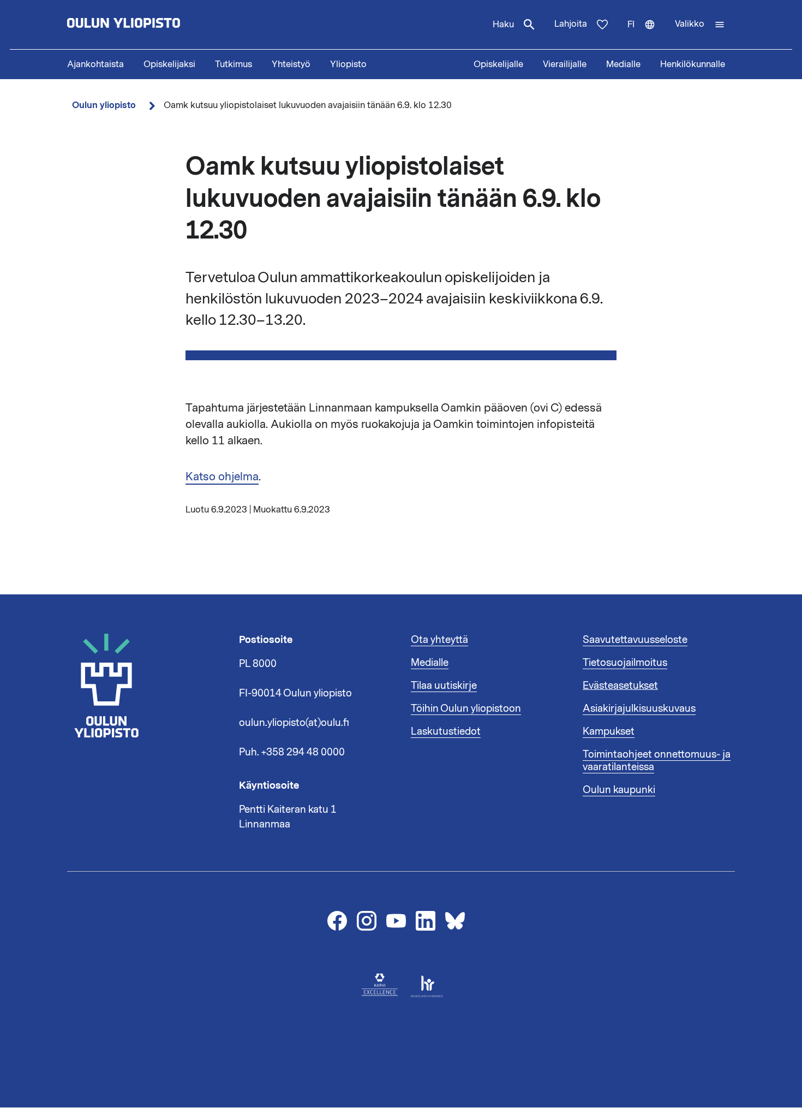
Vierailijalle (564, 64)
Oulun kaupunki (619, 790)
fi (646, 34)
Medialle (623, 64)
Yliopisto (348, 64)
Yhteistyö (291, 64)
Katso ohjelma (222, 476)
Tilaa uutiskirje (444, 685)
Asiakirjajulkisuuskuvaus (639, 708)
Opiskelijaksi (169, 64)
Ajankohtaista (95, 64)
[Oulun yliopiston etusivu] (158, 24)
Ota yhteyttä (439, 640)
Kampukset (609, 731)
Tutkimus (233, 64)
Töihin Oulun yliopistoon (466, 708)
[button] (700, 24)
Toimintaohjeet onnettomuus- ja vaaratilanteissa (657, 761)
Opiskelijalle (498, 64)
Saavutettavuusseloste (635, 640)
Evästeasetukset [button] (620, 685)
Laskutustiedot (446, 731)
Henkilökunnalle (692, 64)
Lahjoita (570, 24)
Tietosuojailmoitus (625, 663)
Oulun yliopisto (104, 105)
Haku (503, 25)
